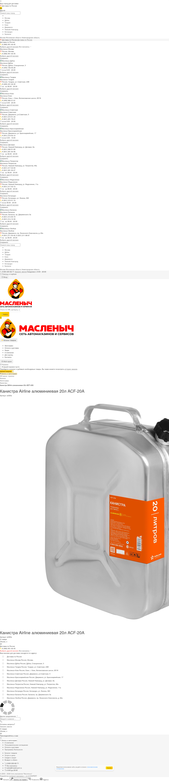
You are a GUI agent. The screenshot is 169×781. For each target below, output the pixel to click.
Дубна (7, 20)
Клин (6, 25)
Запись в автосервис (9, 374)
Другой (2, 10)
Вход (5, 277)
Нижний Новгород (11, 29)
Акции (7, 350)
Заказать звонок (21, 272)
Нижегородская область (31, 37)
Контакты (8, 357)
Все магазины (24, 47)
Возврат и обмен (11, 760)
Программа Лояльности (14, 749)
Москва (7, 18)
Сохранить (4, 58)
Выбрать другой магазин (9, 47)
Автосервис (9, 345)
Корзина (5, 364)
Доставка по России (24, 40)
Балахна (8, 34)
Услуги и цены (10, 755)
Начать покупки (6, 371)
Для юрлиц (9, 355)
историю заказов (71, 369)
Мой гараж (7, 361)
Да (1, 8)
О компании (9, 352)
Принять (109, 768)
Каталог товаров (11, 753)
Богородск (8, 32)
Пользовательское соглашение (16, 745)
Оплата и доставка (12, 348)
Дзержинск (9, 27)
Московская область (13, 37)
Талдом (7, 22)
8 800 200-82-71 (8, 272)
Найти (5, 314)
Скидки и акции (10, 757)
